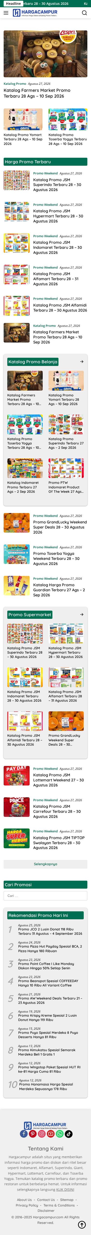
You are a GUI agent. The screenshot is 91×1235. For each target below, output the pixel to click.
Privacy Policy (27, 1205)
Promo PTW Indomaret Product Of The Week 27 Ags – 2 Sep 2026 (65, 487)
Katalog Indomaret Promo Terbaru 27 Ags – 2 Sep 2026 (23, 486)
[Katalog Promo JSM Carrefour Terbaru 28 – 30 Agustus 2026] (17, 809)
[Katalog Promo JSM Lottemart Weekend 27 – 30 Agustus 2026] (17, 778)
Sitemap (67, 1200)
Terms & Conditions (59, 1205)
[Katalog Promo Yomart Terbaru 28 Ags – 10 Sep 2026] (23, 119)
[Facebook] (24, 1134)
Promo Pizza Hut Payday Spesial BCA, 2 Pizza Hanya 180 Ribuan (50, 948)
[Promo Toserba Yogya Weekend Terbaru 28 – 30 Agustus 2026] (17, 556)
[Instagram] (42, 1134)
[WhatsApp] (60, 1134)
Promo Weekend (45, 173)
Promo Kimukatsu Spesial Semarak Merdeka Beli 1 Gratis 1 (46, 1052)
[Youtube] (51, 1134)
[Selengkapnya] (82, 361)
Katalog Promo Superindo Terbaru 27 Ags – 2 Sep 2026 (66, 443)
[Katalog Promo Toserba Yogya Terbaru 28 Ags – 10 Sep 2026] (68, 119)
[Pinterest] (33, 1134)
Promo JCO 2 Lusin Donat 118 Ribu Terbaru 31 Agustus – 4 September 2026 (50, 931)
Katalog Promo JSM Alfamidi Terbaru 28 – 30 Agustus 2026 (60, 308)
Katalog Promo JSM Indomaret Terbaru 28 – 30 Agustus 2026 (57, 247)
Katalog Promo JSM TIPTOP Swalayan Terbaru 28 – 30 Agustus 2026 (59, 842)
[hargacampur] (34, 13)
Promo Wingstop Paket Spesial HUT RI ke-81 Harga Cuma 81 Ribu (49, 1069)
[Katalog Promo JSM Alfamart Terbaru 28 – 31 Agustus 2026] (17, 277)
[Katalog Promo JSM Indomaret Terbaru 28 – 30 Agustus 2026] (17, 245)
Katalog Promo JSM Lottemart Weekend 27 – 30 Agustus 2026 (58, 779)
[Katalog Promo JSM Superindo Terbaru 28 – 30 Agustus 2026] (17, 183)
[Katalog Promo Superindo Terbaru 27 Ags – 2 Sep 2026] (66, 424)
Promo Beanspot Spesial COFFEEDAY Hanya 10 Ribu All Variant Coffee (48, 983)
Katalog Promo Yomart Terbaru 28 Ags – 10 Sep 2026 (23, 139)
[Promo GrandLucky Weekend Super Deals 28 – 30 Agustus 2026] (17, 525)
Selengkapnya (45, 864)
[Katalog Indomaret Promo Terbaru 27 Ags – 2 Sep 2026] (25, 468)
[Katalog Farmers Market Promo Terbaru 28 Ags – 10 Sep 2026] (45, 53)
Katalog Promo (15, 83)
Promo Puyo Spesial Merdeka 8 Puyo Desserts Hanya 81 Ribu (48, 1034)
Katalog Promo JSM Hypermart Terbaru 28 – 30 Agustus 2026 (58, 215)
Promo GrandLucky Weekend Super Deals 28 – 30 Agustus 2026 (60, 527)
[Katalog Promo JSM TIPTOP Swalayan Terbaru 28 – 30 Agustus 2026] (17, 840)
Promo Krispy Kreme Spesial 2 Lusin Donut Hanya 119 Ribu (47, 1017)
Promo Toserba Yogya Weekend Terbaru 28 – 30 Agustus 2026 (56, 558)
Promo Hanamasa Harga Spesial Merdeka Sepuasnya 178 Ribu (46, 1086)
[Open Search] (84, 13)
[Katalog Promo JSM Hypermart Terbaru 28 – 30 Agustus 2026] (17, 214)
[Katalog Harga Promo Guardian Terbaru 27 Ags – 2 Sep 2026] (17, 588)
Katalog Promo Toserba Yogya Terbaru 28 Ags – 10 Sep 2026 (68, 139)
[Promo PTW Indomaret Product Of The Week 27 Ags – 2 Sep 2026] (66, 468)
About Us (24, 1200)
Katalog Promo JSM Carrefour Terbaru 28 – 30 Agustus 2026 (57, 811)
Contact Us (46, 1200)
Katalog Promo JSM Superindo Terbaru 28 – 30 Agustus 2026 (57, 184)
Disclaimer (46, 1210)
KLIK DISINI (65, 1189)
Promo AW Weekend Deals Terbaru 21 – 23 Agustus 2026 (50, 1000)
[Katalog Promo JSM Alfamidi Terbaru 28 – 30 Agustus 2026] (17, 305)
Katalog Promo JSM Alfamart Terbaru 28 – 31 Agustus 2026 (55, 278)
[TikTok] (69, 1134)
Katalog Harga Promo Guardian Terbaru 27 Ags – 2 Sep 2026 (59, 589)
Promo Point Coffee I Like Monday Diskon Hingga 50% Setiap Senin (46, 966)
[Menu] (7, 13)
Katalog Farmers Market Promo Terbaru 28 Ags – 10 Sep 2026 (37, 93)
